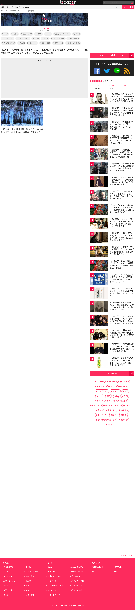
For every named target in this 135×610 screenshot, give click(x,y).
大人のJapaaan (59, 38)
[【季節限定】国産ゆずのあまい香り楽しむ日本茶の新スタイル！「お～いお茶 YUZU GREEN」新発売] (99, 363)
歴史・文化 (33, 43)
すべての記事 (8, 567)
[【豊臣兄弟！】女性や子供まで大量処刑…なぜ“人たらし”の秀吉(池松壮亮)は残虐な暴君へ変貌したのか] (99, 252)
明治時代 (97, 405)
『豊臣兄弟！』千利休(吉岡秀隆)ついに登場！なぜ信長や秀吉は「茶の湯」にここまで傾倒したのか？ (122, 236)
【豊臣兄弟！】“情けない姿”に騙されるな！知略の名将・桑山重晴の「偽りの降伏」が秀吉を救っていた (122, 111)
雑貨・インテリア (74, 43)
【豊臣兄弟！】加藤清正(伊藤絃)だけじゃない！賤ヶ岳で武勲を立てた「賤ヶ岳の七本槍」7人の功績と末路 (122, 153)
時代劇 (126, 396)
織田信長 (123, 400)
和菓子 (36, 38)
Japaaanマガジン (15, 11)
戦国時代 (112, 381)
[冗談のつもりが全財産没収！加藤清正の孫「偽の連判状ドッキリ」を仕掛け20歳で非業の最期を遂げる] (99, 335)
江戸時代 (100, 381)
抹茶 (118, 405)
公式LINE (117, 71)
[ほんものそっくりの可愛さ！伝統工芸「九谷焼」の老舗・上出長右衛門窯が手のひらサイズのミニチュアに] (99, 279)
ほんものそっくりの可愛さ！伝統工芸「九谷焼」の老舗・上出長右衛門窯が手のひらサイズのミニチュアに (122, 278)
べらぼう (112, 400)
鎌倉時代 (124, 415)
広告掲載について (55, 576)
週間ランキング (76, 590)
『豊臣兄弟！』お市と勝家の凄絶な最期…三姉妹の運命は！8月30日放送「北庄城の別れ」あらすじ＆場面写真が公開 (122, 321)
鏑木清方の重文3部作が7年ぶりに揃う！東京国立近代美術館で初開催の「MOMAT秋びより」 (122, 292)
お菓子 (99, 396)
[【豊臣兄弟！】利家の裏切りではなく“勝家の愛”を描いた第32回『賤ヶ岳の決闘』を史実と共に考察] (99, 196)
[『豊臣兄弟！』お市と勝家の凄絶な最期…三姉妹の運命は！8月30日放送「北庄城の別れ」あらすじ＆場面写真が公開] (99, 321)
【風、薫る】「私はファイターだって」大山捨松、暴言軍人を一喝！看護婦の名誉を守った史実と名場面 (122, 223)
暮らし (6, 595)
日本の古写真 (74, 38)
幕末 (108, 396)
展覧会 (113, 415)
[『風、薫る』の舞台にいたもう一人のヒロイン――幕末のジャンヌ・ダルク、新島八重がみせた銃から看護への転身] (99, 99)
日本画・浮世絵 (9, 43)
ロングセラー (103, 391)
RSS (127, 71)
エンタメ (29, 590)
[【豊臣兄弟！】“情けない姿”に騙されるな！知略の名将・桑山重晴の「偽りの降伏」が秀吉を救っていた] (99, 113)
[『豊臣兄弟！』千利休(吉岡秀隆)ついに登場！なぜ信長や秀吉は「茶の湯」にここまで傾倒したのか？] (99, 238)
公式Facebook (97, 71)
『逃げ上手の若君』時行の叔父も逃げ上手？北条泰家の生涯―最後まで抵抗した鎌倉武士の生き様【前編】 (122, 209)
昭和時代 (101, 419)
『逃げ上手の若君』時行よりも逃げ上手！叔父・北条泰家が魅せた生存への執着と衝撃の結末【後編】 (122, 264)
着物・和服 (46, 43)
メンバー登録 (128, 7)
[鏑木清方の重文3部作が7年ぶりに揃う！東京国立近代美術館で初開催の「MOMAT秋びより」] (99, 293)
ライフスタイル (23, 38)
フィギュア (102, 415)
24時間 (97, 87)
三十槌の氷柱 (29, 11)
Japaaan (67, 2)
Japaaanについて (76, 571)
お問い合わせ (75, 576)
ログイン (118, 7)
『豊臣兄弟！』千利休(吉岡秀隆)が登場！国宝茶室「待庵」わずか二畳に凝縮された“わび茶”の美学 (122, 139)
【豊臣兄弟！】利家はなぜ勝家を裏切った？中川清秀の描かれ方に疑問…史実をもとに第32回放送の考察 (122, 167)
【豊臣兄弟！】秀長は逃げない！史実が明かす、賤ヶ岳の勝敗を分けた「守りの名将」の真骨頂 (122, 125)
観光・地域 (59, 43)
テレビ (101, 400)
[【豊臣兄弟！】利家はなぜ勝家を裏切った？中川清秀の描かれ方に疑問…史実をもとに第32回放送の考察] (99, 168)
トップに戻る (127, 555)
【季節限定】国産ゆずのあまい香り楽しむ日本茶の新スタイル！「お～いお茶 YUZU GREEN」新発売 (122, 361)
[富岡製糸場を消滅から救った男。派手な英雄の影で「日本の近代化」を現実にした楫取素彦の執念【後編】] (99, 307)
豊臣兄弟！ (112, 410)
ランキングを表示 (111, 373)
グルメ (77, 34)
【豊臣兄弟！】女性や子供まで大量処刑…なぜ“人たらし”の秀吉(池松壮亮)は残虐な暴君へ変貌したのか (122, 250)
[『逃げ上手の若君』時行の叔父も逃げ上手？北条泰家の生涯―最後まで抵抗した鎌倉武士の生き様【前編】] (99, 210)
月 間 (127, 87)
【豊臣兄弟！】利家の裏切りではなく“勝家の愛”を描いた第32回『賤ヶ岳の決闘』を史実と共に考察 (122, 195)
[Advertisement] (22, 79)
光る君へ (112, 419)
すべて (6, 34)
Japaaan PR (27, 34)
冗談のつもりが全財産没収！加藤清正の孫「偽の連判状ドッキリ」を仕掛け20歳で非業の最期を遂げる (122, 334)
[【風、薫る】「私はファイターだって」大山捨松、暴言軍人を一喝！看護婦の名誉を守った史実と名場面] (99, 224)
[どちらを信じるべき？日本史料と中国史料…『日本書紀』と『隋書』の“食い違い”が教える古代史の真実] (99, 182)
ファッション (8, 38)
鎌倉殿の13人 (113, 424)
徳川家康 (108, 405)
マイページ (52, 581)
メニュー (2, 3)
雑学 (126, 391)
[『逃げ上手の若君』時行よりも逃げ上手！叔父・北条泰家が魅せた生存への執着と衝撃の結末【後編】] (99, 266)
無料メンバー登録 (77, 581)
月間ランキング (54, 595)
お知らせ (51, 571)
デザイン (128, 405)
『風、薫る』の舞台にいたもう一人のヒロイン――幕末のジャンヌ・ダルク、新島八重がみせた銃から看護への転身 (122, 98)
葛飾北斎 (124, 419)
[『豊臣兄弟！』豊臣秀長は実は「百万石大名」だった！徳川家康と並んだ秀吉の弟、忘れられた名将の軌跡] (99, 349)
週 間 (112, 87)
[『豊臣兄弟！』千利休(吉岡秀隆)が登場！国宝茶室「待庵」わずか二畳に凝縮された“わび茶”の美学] (99, 141)
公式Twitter (107, 71)
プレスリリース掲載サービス (111, 55)
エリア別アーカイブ (55, 585)
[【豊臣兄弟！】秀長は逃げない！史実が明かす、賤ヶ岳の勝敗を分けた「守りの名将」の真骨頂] (99, 127)
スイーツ (116, 391)
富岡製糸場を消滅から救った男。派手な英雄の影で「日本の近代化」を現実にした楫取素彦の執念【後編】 (122, 306)
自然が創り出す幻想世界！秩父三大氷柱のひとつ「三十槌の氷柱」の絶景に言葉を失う (22, 131)
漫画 (117, 396)
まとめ (15, 34)
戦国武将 (123, 386)
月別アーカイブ (76, 585)
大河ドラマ (124, 381)
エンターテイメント (63, 34)
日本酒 (22, 43)
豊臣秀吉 (124, 410)
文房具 (100, 410)
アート (49, 34)
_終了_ (39, 34)
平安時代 (102, 386)
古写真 (6, 599)
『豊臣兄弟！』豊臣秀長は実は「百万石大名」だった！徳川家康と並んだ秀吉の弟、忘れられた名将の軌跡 (122, 348)
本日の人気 (52, 590)
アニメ (112, 386)
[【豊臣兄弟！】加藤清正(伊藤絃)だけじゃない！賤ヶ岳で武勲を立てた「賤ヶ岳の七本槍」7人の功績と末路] (99, 154)
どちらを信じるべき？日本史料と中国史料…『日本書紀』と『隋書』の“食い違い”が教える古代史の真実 (122, 181)
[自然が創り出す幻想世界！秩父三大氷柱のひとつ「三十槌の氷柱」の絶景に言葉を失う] (22, 113)
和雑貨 (46, 38)
